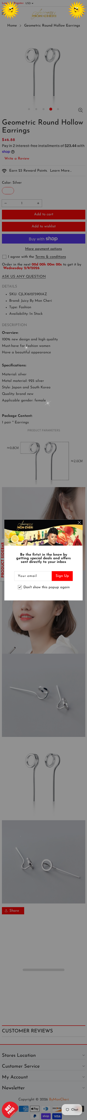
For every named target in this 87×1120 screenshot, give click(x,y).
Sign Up (62, 576)
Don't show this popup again (46, 587)
